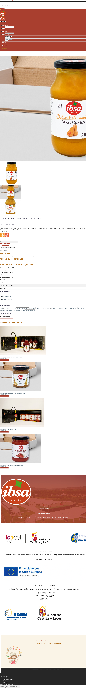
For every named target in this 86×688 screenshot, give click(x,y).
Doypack (32, 308)
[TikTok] (10, 6)
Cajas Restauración (8, 39)
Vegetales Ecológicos (30, 310)
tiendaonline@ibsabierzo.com (6, 318)
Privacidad (5, 677)
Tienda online (5, 34)
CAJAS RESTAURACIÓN (7, 299)
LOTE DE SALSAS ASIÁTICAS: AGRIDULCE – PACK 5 (11, 357)
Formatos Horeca (43, 308)
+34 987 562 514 (4, 3)
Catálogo (4, 30)
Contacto (4, 45)
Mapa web (5, 682)
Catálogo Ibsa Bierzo (54, 669)
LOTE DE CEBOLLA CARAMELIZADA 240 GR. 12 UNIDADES (12, 393)
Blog (3, 43)
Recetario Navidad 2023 (9, 33)
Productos (4, 28)
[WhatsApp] (9, 6)
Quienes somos (5, 25)
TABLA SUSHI (17, 310)
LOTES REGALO (5, 298)
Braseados (1, 308)
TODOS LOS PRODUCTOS (7, 294)
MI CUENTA (2, 8)
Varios (22, 310)
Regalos (6, 40)
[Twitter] (3, 6)
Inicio (4, 23)
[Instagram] (4, 6)
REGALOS (4, 301)
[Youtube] (7, 6)
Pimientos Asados (56, 308)
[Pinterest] (6, 6)
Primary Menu (2, 21)
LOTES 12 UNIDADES (6, 296)
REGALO (62, 308)
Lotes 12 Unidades (8, 36)
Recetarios (5, 31)
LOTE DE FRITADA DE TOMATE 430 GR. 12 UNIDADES (11, 465)
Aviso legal (5, 676)
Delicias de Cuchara (22, 308)
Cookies (4, 680)
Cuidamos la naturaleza (9, 27)
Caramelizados (10, 308)
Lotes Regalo (7, 37)
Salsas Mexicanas (10, 310)
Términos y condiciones (8, 679)
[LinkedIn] (11, 6)
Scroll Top (12, 0)
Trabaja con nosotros (44, 669)
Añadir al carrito (5, 243)
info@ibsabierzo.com (5, 5)
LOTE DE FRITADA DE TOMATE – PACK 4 (8, 429)
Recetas (4, 42)
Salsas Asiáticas (70, 308)
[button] (4, 360)
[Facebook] (1, 6)
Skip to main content (4, 0)
